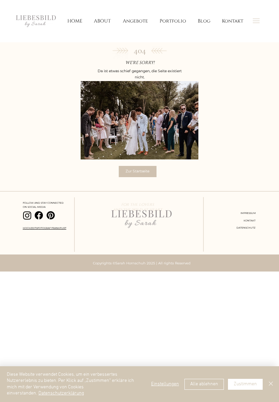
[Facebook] (38, 215)
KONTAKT (250, 220)
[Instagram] (27, 215)
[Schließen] (271, 384)
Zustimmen (245, 384)
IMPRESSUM (248, 213)
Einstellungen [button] (165, 384)
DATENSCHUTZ (246, 227)
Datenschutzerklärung (61, 393)
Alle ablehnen (204, 384)
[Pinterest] (50, 215)
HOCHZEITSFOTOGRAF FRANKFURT (44, 228)
